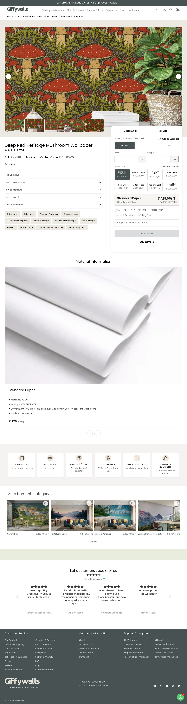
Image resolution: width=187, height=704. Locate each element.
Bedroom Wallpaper (49, 214)
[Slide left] (89, 433)
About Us (83, 640)
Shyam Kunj (12, 534)
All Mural (159, 640)
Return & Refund (43, 644)
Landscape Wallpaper (72, 16)
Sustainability (85, 644)
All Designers (12, 214)
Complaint (40, 652)
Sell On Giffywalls (44, 656)
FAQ (37, 661)
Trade (8, 661)
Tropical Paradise (102, 534)
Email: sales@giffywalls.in (93, 685)
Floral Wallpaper (132, 648)
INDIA (21, 687)
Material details (171, 166)
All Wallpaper (130, 640)
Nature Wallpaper (48, 16)
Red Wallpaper (88, 220)
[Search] (158, 9)
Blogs (38, 665)
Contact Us (85, 656)
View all (93, 541)
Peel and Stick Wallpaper (136, 656)
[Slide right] (97, 433)
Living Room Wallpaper (17, 220)
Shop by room (26, 227)
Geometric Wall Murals (166, 648)
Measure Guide (12, 648)
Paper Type (10, 652)
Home (10, 16)
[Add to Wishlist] (45, 503)
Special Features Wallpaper (50, 227)
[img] (94, 575)
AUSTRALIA (33, 687)
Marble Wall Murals (164, 652)
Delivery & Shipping (14, 644)
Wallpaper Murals (26, 16)
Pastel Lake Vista (59, 534)
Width (118, 152)
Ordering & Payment (45, 640)
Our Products (11, 640)
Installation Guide (44, 648)
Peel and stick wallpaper (65, 220)
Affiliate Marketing (14, 669)
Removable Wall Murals (166, 656)
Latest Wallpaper (132, 644)
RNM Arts (10, 227)
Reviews (9, 665)
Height (150, 152)
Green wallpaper (71, 214)
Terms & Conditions (89, 648)
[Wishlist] (170, 9)
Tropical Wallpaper (133, 652)
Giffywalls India (18, 700)
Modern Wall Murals (164, 644)
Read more (11, 164)
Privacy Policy (86, 652)
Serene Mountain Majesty (150, 534)
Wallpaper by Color (77, 227)
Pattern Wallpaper (41, 220)
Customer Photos (44, 669)
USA (7, 687)
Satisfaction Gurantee (16, 656)
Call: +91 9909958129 (93, 681)
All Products (29, 214)
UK (13, 687)
